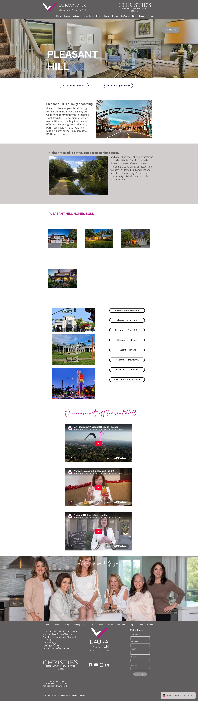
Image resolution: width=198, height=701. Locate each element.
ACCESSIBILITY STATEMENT (55, 686)
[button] (98, 16)
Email (133, 649)
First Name (134, 634)
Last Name (134, 641)
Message (134, 665)
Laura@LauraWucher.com (57, 648)
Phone (133, 657)
